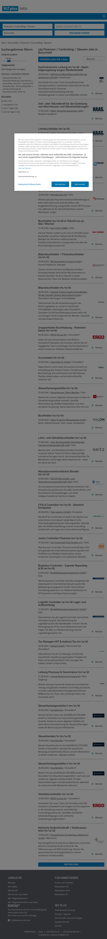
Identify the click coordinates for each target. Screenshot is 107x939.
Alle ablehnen (60, 184)
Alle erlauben (80, 184)
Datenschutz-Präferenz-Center (29, 184)
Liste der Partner (24, 168)
